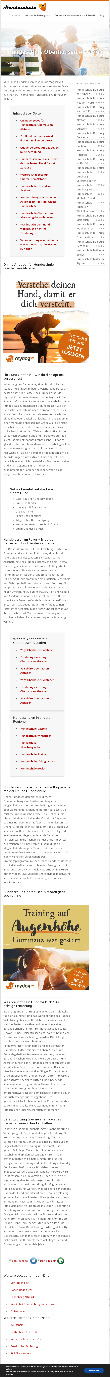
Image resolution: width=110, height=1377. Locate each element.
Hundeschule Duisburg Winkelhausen (90, 207)
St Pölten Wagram (22, 1353)
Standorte (14, 16)
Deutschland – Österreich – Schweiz (75, 16)
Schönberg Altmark (23, 1297)
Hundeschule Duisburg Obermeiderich (90, 235)
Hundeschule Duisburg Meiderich (90, 217)
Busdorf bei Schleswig (24, 1346)
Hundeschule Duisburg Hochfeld (90, 152)
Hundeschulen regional (37, 16)
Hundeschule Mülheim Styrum (90, 261)
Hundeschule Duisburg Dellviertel (90, 135)
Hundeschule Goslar (32, 768)
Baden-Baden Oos (22, 1290)
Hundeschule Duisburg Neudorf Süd (90, 109)
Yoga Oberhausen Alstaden (37, 650)
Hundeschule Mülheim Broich (90, 252)
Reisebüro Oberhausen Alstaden (34, 670)
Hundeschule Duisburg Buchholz (90, 144)
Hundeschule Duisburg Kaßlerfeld (90, 161)
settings (9, 1374)
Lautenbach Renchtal (24, 1332)
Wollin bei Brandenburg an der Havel (33, 1304)
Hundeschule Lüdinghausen (37, 761)
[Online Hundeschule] (46, 320)
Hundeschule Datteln (33, 728)
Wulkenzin (17, 1325)
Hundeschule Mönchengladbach (31, 745)
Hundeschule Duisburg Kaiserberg (90, 92)
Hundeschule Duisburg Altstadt (90, 118)
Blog (101, 16)
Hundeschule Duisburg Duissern (90, 126)
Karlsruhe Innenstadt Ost (26, 1339)
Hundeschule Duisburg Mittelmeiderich (90, 177)
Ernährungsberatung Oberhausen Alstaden (34, 659)
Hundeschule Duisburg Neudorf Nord (90, 100)
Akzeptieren (94, 1370)
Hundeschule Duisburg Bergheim (90, 244)
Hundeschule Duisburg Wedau (90, 187)
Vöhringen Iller (20, 1282)
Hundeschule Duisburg (90, 168)
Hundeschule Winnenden (36, 735)
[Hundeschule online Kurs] (25, 7)
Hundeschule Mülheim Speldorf (90, 196)
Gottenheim (18, 1311)
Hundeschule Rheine (33, 754)
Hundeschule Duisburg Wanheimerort (90, 226)
